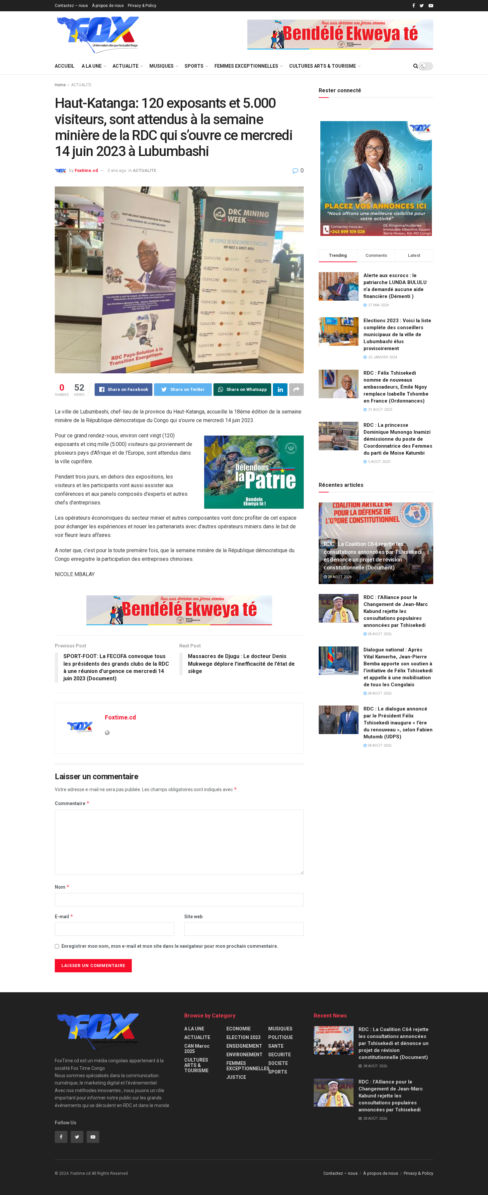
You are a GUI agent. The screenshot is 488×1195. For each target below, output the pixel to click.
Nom (62, 887)
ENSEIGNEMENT (244, 1046)
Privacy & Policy (142, 5)
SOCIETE (278, 1063)
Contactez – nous (71, 5)
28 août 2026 (339, 577)
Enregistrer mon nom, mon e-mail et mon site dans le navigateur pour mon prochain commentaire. (169, 946)
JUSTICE (236, 1077)
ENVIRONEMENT (244, 1054)
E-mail (64, 916)
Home (60, 85)
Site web (193, 916)
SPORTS (194, 66)
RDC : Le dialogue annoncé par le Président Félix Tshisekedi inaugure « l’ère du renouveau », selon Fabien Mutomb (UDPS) (398, 723)
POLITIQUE (280, 1037)
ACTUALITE (125, 66)
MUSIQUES (161, 66)
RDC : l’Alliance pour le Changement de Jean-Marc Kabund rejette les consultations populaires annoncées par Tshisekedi (396, 611)
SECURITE (279, 1054)
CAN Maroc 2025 (196, 1048)
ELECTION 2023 (243, 1037)
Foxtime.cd (86, 170)
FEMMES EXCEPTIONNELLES (246, 66)
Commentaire (72, 803)
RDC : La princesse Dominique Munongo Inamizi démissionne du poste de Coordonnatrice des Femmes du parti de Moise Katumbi (398, 439)
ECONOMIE (238, 1028)
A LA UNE (92, 66)
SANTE (276, 1046)
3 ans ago (117, 170)
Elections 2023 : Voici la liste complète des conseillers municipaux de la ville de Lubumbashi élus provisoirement (397, 334)
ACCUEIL (64, 66)
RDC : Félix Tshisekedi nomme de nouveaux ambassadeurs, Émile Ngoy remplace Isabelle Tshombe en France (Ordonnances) (396, 387)
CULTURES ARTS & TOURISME (322, 66)
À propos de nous (108, 5)
